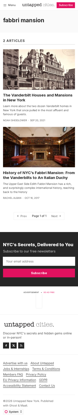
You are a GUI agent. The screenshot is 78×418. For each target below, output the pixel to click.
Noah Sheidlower (15, 120)
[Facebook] (6, 345)
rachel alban (12, 198)
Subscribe (66, 5)
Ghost (13, 405)
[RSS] (21, 345)
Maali (23, 405)
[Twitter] (14, 345)
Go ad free (49, 292)
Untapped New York (26, 401)
